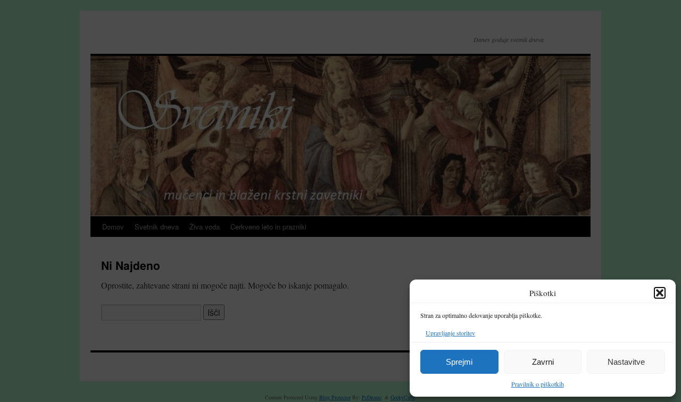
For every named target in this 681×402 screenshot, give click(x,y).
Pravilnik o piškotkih (537, 384)
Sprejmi (459, 361)
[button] (659, 293)
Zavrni (543, 361)
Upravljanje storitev (450, 333)
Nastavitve (626, 361)
